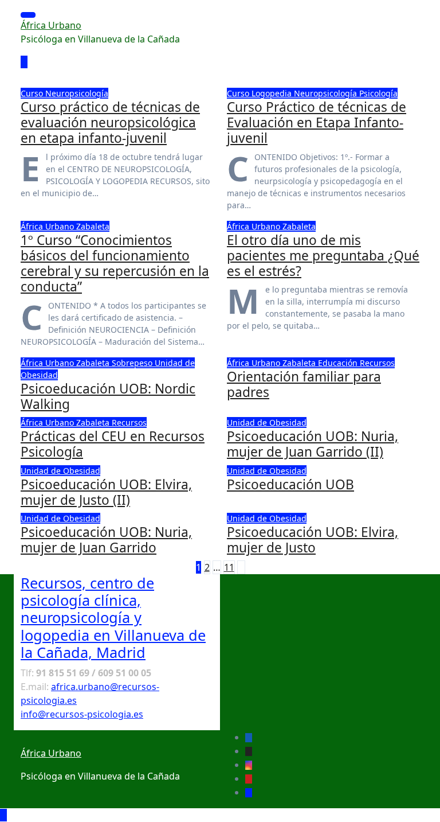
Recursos (377, 362)
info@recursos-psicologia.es (82, 714)
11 (229, 567)
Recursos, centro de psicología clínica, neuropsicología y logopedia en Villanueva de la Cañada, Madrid (113, 618)
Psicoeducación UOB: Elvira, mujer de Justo (312, 539)
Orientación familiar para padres (304, 384)
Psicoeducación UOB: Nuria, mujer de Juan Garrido (106, 539)
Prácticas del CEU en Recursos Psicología (113, 444)
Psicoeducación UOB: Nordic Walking (108, 396)
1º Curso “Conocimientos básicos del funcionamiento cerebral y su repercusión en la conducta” (115, 263)
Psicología (378, 93)
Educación (339, 362)
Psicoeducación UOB (290, 484)
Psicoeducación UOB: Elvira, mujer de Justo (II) (106, 492)
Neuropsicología (76, 93)
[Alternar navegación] (28, 15)
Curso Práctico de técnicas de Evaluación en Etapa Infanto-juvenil (316, 122)
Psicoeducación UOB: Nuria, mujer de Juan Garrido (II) (312, 444)
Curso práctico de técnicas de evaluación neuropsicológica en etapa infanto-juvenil (110, 122)
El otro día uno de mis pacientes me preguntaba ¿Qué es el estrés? (323, 255)
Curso (33, 93)
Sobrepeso (133, 362)
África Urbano (51, 25)
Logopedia (273, 93)
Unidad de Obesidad (267, 422)
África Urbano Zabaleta (65, 226)
